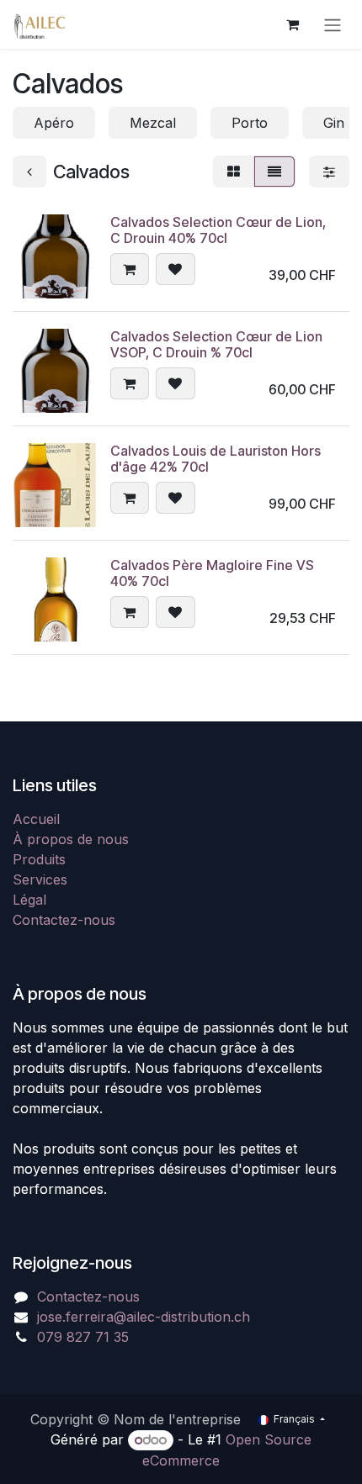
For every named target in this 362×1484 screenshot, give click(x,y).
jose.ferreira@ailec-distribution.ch (143, 1316)
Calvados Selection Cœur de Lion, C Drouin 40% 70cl (218, 230)
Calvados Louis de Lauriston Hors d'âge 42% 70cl (215, 458)
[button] (129, 269)
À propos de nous (71, 839)
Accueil (36, 819)
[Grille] (233, 171)
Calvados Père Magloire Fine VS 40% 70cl (212, 573)
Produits (39, 859)
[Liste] (274, 171)
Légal (29, 899)
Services (40, 879)
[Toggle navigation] (332, 24)
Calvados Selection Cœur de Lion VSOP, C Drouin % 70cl (216, 344)
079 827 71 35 (83, 1336)
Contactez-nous (64, 919)
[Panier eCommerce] (292, 24)
